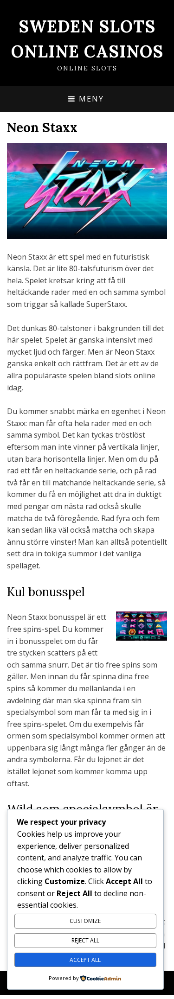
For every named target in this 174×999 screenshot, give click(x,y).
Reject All (85, 940)
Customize (85, 921)
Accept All (85, 960)
